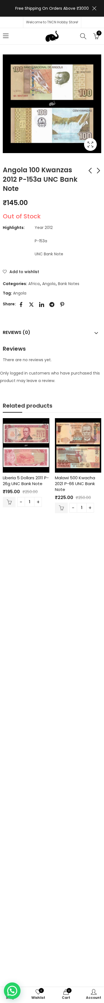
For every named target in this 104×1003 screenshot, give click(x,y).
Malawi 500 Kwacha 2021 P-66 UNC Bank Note (75, 483)
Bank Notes (68, 283)
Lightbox (90, 144)
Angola (48, 283)
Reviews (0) (16, 332)
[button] (12, 990)
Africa (34, 283)
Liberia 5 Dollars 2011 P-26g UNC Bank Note (26, 480)
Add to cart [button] (9, 502)
